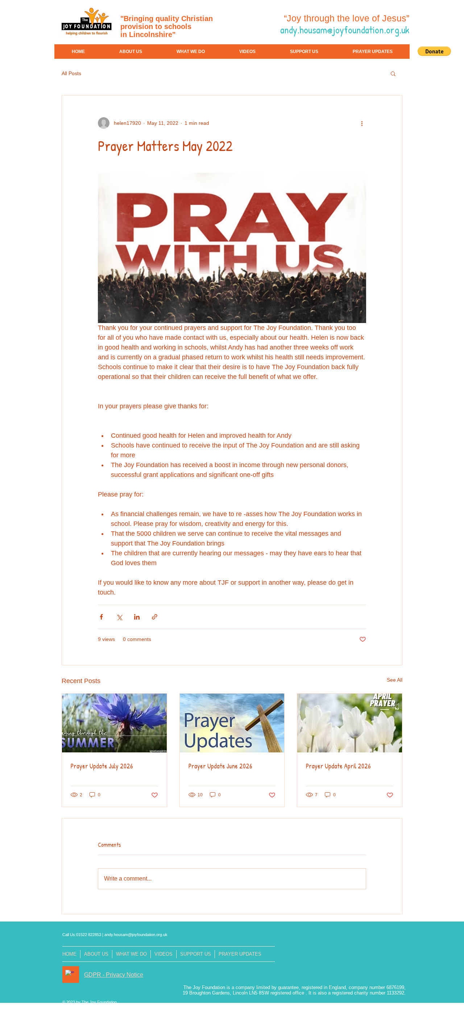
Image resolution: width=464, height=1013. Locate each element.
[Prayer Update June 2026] (232, 723)
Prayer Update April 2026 (338, 766)
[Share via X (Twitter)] (119, 616)
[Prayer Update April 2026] (349, 723)
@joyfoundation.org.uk (147, 934)
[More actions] (361, 123)
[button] (434, 51)
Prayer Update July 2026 (102, 766)
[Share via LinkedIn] (136, 616)
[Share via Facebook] (101, 616)
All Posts (71, 73)
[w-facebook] (69, 974)
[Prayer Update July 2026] (114, 723)
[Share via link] (154, 616)
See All (394, 680)
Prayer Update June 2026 (220, 766)
